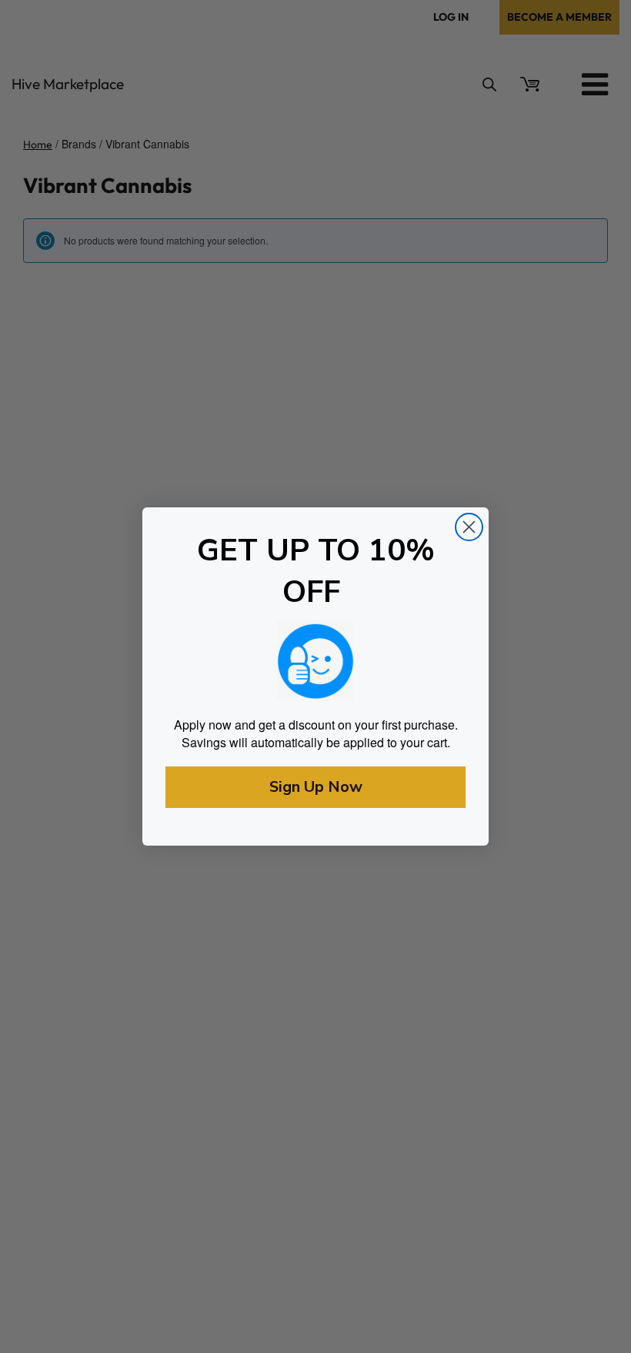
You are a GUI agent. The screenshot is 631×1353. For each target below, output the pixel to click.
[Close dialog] (469, 527)
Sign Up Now (315, 786)
